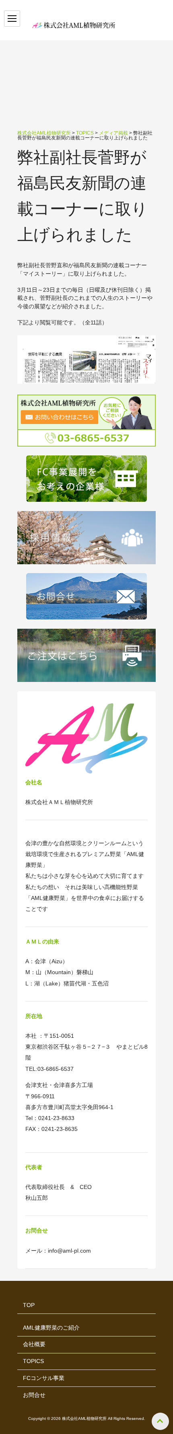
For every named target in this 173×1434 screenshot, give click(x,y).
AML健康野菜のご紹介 (51, 1328)
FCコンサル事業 (43, 1378)
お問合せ (34, 1395)
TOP (29, 1305)
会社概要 (34, 1344)
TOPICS (33, 1361)
